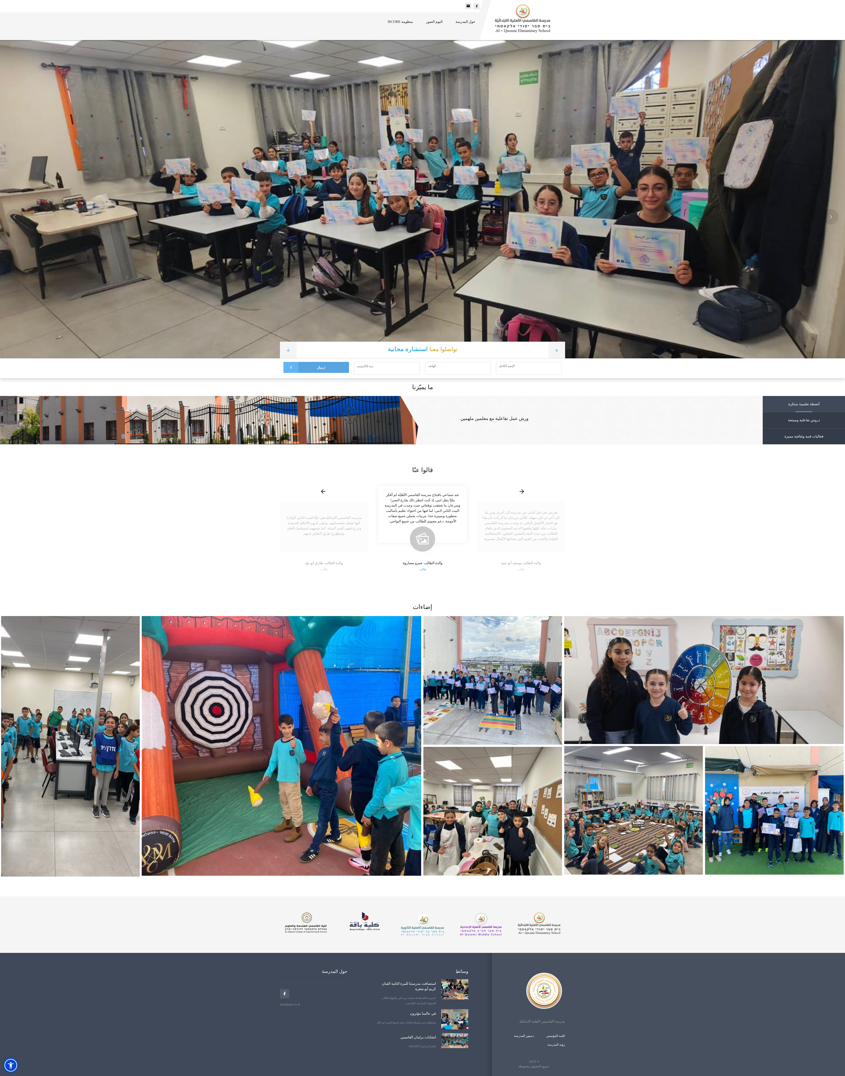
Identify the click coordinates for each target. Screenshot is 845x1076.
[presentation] (323, 491)
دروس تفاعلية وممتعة (804, 420)
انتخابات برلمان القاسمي (418, 1037)
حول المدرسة (465, 22)
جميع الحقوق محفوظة (533, 1066)
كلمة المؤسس (555, 1036)
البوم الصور (434, 22)
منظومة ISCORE (400, 22)
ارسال (321, 367)
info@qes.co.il (290, 1004)
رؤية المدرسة (556, 1044)
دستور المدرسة (524, 1036)
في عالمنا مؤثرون (423, 1013)
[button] (10, 1065)
